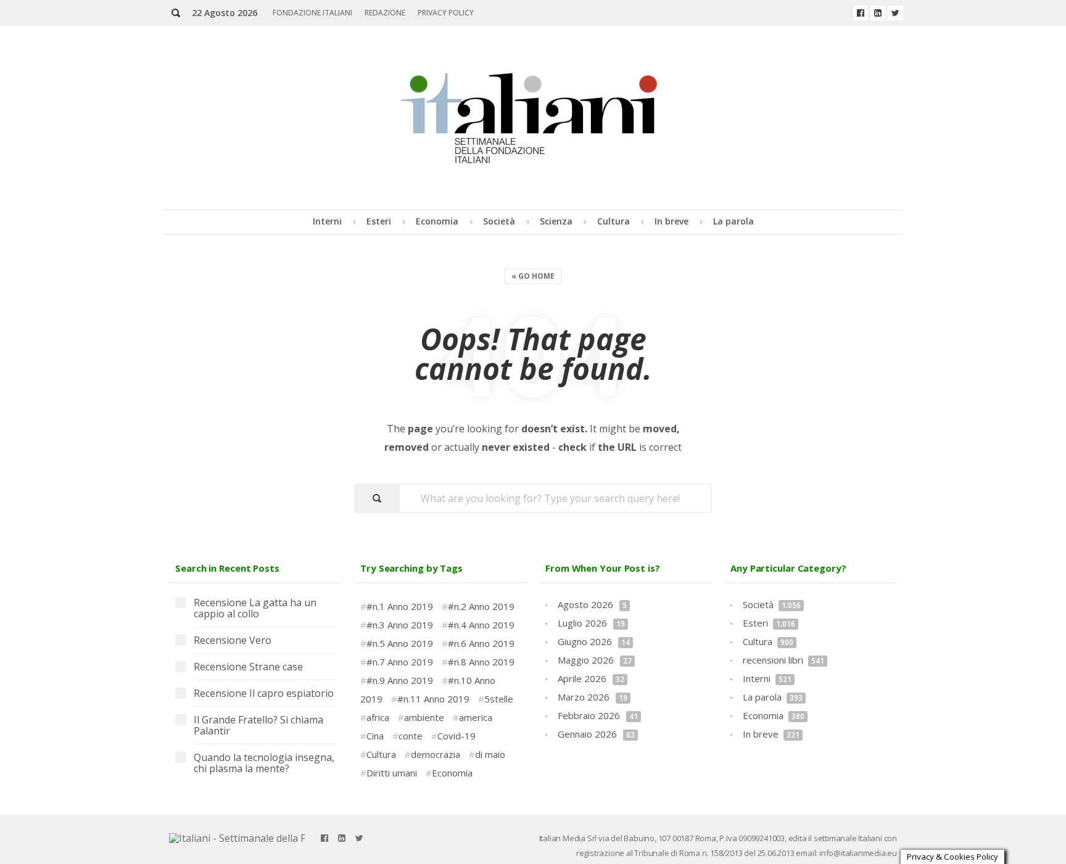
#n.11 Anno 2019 (433, 699)
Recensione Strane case (248, 667)
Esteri (378, 221)
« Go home (533, 276)
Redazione (385, 12)
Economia (437, 221)
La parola (733, 221)
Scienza (556, 221)
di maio (490, 754)
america (475, 717)
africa (377, 717)
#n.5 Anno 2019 (399, 643)
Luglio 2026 (591, 623)
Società (499, 221)
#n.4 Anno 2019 (481, 625)
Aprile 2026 (591, 678)
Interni (327, 221)
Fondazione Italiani (312, 12)
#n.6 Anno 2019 (481, 643)
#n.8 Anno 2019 (481, 662)
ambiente (424, 717)
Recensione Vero (232, 641)
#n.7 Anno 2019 (399, 662)
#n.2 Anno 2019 (481, 606)
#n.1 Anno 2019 (399, 606)
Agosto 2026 (592, 604)
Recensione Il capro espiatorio (264, 694)
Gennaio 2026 (596, 734)
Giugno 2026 (594, 641)
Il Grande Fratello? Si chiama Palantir (258, 726)
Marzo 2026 (592, 697)
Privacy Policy (446, 12)
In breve (671, 221)
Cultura (613, 221)
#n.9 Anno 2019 (399, 680)
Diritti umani (391, 773)
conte (411, 736)
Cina (375, 736)
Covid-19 (456, 736)
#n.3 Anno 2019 (399, 625)
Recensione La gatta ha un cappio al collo (255, 608)
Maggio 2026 (595, 660)
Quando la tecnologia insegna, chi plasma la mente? (264, 763)
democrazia (435, 754)
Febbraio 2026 (598, 715)
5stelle (498, 699)
